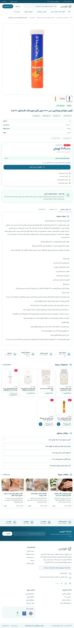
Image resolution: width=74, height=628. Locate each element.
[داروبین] (66, 6)
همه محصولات (30, 554)
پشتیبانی (4, 1)
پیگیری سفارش (13, 1)
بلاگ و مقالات (30, 564)
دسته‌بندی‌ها (30, 557)
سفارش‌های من (29, 594)
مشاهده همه (7, 365)
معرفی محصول (65, 209)
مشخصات (52, 209)
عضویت (8, 534)
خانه (69, 12)
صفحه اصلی (30, 551)
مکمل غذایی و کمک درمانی (58, 12)
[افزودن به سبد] (58, 424)
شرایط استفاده (5, 625)
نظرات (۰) (40, 209)
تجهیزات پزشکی (28, 12)
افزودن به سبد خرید (35, 167)
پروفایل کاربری (30, 600)
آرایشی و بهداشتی (41, 12)
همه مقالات (6, 475)
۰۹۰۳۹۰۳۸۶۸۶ (66, 1)
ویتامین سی (32, 17)
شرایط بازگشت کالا (65, 603)
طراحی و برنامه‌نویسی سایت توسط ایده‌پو (34, 626)
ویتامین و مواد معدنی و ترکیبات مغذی (45, 17)
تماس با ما (17, 12)
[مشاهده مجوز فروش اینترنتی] (24, 613)
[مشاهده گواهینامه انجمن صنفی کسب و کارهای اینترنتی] (30, 613)
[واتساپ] (65, 583)
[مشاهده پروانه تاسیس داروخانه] (17, 613)
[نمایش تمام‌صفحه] (4, 26)
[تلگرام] (70, 583)
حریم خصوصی (14, 625)
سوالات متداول (66, 600)
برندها (32, 560)
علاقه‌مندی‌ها (30, 597)
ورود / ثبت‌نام (30, 603)
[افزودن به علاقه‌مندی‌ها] (57, 370)
